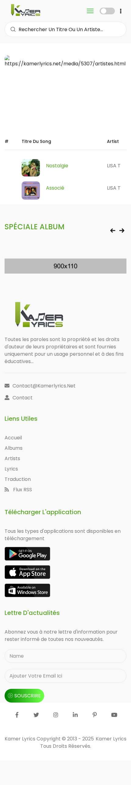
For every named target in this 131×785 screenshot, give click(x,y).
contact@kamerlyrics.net (44, 385)
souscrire (27, 695)
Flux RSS (22, 489)
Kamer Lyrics (111, 738)
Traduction (18, 479)
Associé (55, 187)
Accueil (13, 437)
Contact (22, 397)
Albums (14, 448)
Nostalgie (57, 165)
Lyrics (11, 468)
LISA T (114, 165)
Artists (12, 458)
